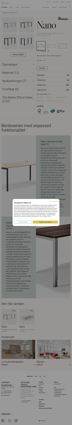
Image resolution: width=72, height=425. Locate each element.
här (51, 216)
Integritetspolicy (53, 201)
